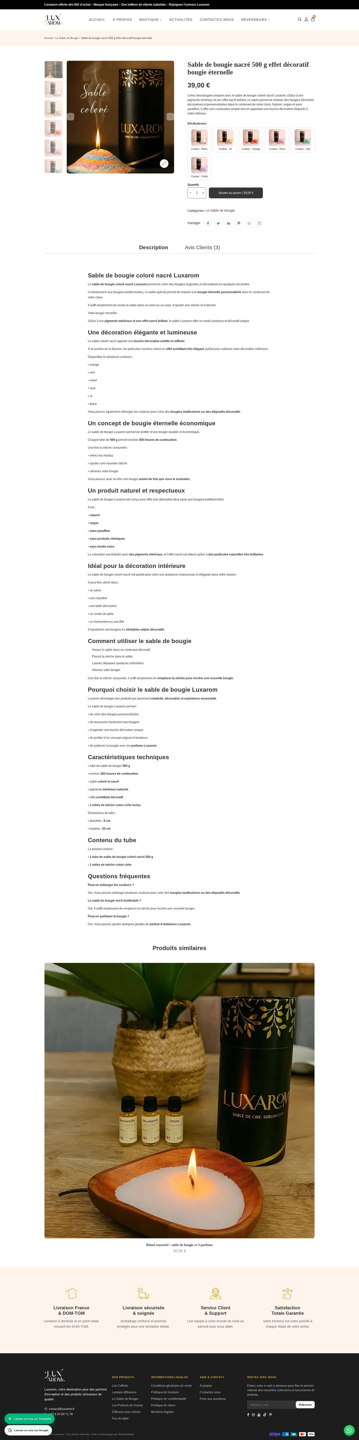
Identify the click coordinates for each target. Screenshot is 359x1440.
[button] (53, 70)
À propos (206, 1385)
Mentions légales (162, 1411)
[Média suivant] (170, 116)
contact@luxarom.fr (61, 1408)
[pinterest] (239, 223)
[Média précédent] (70, 116)
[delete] (190, 193)
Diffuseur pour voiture (126, 1411)
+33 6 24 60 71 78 (61, 1414)
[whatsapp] (249, 223)
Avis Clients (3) (202, 247)
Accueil (48, 38)
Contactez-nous (210, 1392)
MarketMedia (126, 1434)
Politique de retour (163, 1405)
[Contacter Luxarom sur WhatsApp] (349, 1430)
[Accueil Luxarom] (53, 19)
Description (153, 247)
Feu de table (120, 1418)
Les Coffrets (120, 1385)
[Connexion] (306, 19)
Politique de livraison (165, 1392)
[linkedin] (228, 223)
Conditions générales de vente (171, 1385)
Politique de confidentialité (168, 1398)
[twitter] (218, 223)
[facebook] (208, 223)
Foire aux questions (213, 1398)
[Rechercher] (300, 19)
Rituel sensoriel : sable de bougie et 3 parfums (179, 1245)
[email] (259, 223)
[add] (203, 193)
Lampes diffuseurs (124, 1392)
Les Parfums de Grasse (127, 1405)
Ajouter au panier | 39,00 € (235, 192)
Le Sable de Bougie (67, 38)
